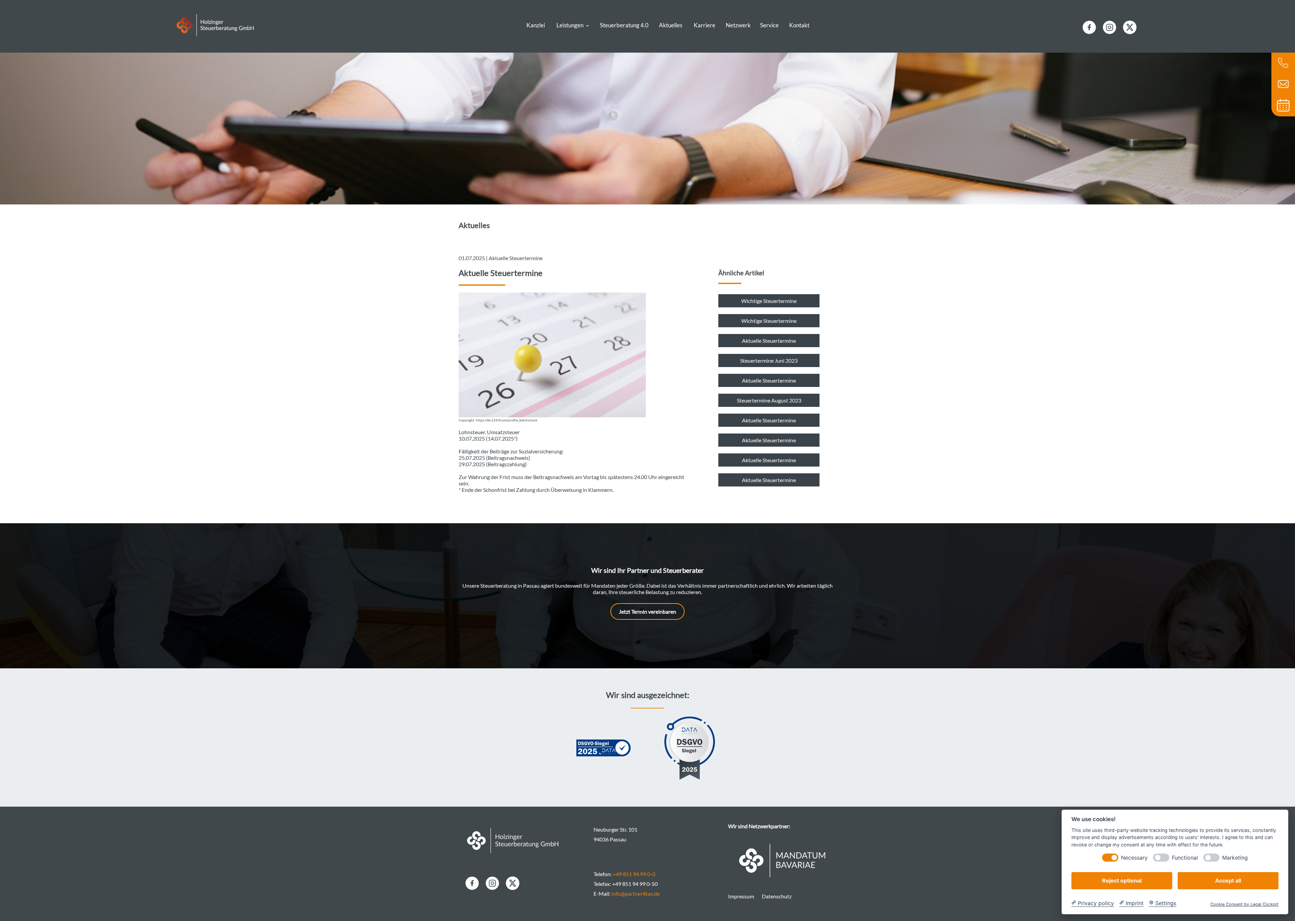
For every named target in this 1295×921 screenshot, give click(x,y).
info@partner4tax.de (635, 893)
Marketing (1235, 857)
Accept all (1228, 880)
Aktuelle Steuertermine (769, 340)
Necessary (1134, 857)
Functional (1185, 857)
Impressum (741, 896)
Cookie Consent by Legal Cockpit (1244, 903)
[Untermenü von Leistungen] (587, 25)
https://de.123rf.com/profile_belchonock (506, 420)
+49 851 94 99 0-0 (634, 874)
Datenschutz (777, 896)
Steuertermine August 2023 (769, 400)
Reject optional (1122, 880)
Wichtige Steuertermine (769, 301)
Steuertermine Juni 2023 (769, 360)
